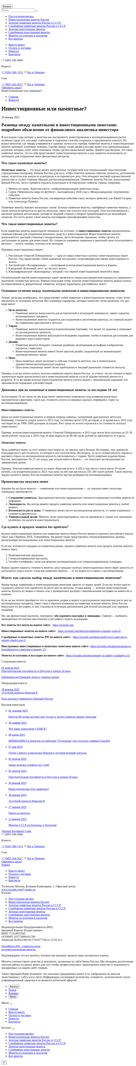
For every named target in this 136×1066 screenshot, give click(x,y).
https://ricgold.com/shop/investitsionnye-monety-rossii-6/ (89, 631)
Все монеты (15, 38)
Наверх (5, 864)
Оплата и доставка (19, 47)
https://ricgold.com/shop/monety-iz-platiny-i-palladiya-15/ (98, 655)
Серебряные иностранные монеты (29, 32)
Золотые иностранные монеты (26, 29)
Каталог (7, 6)
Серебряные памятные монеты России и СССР (37, 25)
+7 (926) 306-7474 (12, 72)
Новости (13, 51)
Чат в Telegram (35, 72)
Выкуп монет (16, 44)
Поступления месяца (21, 16)
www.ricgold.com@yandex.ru (18, 889)
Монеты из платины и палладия (27, 35)
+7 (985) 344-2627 (12, 84)
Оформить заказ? (11, 87)
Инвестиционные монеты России (28, 19)
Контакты (14, 54)
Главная (13, 96)
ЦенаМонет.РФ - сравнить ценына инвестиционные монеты (20, 948)
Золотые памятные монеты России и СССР (34, 22)
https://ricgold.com (63, 624)
